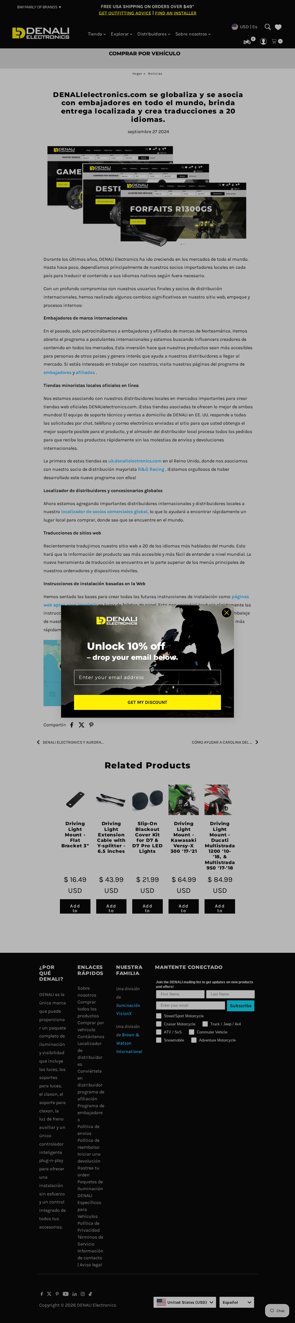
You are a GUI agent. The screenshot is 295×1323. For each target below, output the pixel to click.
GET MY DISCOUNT (147, 702)
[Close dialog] (227, 613)
